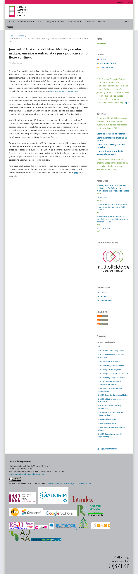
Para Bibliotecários (104, 300)
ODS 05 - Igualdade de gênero (110, 369)
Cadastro (89, 21)
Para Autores (102, 296)
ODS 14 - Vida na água (107, 419)
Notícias (101, 21)
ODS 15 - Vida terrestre (107, 423)
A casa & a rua (103, 228)
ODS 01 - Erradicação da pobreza (111, 350)
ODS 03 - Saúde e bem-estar (109, 361)
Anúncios (20, 36)
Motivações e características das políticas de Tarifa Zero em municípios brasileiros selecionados (113, 188)
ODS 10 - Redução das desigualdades (112, 395)
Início (11, 21)
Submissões (74, 21)
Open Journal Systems (107, 448)
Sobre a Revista (25, 21)
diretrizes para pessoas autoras (63, 91)
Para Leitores (102, 292)
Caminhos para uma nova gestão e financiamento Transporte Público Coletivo (112, 207)
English (103, 59)
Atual (40, 21)
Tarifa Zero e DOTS (105, 197)
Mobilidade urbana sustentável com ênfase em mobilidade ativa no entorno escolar (113, 219)
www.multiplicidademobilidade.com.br (26, 474)
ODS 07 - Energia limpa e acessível (111, 377)
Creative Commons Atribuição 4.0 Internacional (69, 483)
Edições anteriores (55, 21)
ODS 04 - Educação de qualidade (111, 365)
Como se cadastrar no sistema (111, 133)
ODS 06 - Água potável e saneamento (113, 373)
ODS (98, 346)
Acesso (10, 27)
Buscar (128, 21)
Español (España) (107, 67)
